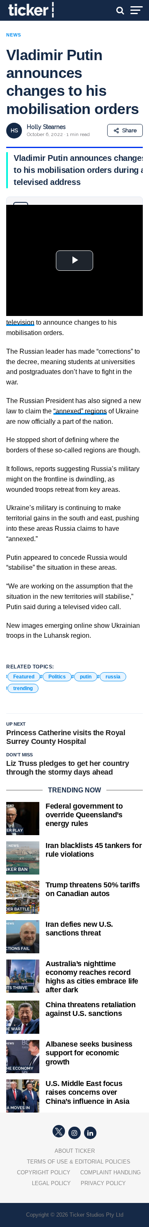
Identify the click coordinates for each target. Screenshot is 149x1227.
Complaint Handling (110, 1172)
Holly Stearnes (46, 127)
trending (23, 688)
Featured (23, 677)
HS (14, 130)
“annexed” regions (80, 411)
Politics (57, 677)
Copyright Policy (43, 1172)
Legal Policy (51, 1183)
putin (85, 677)
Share (129, 130)
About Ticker (75, 1151)
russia (113, 677)
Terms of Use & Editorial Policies (78, 1162)
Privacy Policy (103, 1183)
